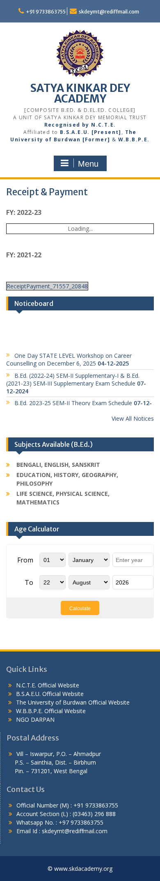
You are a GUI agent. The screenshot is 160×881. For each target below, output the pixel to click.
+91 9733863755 (46, 12)
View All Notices (133, 418)
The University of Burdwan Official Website (73, 702)
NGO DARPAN (34, 719)
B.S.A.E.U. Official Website (50, 694)
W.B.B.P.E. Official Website (51, 711)
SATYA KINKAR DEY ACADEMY (80, 93)
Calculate (80, 608)
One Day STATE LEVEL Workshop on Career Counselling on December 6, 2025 (69, 356)
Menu (88, 163)
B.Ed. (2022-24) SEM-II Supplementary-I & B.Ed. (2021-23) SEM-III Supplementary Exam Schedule (76, 380)
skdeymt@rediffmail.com (109, 12)
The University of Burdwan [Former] (73, 136)
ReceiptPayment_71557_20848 (47, 286)
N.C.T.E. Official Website (47, 685)
